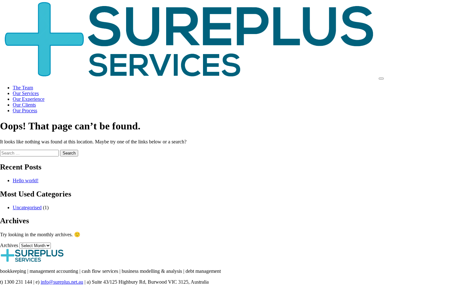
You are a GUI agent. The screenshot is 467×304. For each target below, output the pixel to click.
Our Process (25, 110)
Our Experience (28, 99)
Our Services (26, 93)
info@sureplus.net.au (62, 282)
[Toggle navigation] (381, 78)
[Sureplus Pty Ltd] (188, 76)
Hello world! (25, 180)
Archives (9, 245)
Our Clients (24, 104)
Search (69, 153)
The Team (23, 87)
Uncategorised (27, 207)
